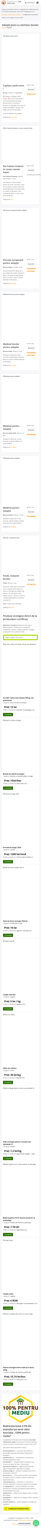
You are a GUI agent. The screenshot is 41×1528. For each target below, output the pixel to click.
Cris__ (12, 199)
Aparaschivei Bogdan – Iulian (25, 1154)
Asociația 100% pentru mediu (10, 15)
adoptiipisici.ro (7, 1497)
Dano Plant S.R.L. (21, 783)
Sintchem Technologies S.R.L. (25, 710)
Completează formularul (30, 15)
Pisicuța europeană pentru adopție (13, 261)
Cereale (12, 850)
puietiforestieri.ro (8, 1457)
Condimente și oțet (16, 923)
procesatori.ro (7, 1475)
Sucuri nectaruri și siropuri (18, 703)
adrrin (12, 607)
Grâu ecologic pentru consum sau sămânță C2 (17, 1143)
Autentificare (31, 2)
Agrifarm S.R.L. (21, 1004)
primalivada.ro (7, 1462)
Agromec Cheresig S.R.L (24, 931)
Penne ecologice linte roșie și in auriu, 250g (18, 1368)
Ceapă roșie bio (9, 994)
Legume (12, 997)
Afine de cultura (9, 1068)
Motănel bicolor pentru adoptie (11, 345)
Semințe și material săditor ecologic (21, 776)
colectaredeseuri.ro (9, 1482)
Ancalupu (13, 283)
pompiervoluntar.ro (9, 1502)
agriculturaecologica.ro (10, 1466)
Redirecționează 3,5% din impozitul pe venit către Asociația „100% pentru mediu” (17, 1431)
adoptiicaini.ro (7, 1493)
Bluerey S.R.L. (20, 1078)
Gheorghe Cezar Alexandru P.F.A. (27, 1303)
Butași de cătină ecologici (13, 774)
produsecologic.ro (9, 1471)
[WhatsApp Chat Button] (36, 1523)
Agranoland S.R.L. (22, 1230)
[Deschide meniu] (37, 2)
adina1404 (13, 117)
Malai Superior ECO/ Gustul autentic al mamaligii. (19, 1219)
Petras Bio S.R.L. (21, 1379)
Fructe (12, 1070)
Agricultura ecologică (9, 625)
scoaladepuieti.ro (8, 1486)
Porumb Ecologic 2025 (12, 847)
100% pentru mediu (14, 2)
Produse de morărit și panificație (20, 1222)
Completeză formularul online (18, 1509)
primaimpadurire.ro (9, 1451)
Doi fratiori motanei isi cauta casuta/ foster (13, 169)
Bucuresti (31, 89)
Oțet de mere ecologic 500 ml (15, 921)
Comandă (8, 714)
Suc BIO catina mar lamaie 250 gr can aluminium (18, 699)
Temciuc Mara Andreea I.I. (24, 857)
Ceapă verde (8, 1294)
